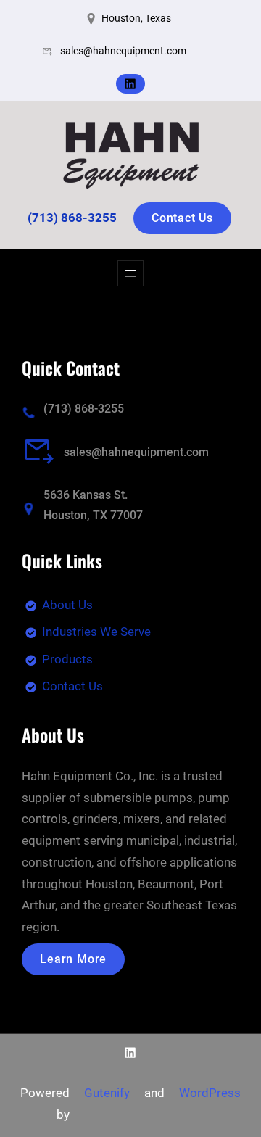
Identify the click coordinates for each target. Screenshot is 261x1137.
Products (67, 659)
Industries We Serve (96, 631)
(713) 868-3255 (84, 408)
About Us (67, 605)
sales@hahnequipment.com (136, 452)
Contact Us (182, 218)
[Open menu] (130, 273)
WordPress (210, 1093)
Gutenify (107, 1093)
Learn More (73, 959)
